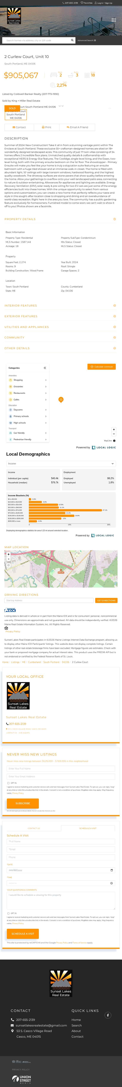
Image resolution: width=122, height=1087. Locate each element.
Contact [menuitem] (77, 1036)
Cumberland (34, 662)
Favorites (88, 3)
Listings (15, 662)
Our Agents (24, 733)
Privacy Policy (13, 631)
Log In (100, 3)
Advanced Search (85, 40)
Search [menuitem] (77, 1025)
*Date (10, 864)
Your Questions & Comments (22, 890)
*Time (9, 877)
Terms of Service (80, 942)
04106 (65, 662)
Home (5, 662)
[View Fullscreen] (8, 565)
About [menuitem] (76, 1031)
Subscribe (23, 803)
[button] (72, 40)
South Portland (51, 662)
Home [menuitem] (76, 1020)
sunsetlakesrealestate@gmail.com (41, 1025)
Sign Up (108, 3)
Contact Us (11, 733)
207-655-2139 (71, 3)
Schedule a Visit (87, 828)
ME (23, 662)
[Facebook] (108, 1015)
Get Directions (106, 600)
